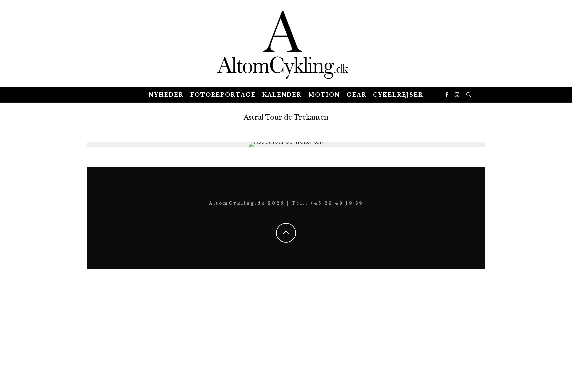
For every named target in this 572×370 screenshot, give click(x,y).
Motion (324, 94)
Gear (357, 94)
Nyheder (166, 94)
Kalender (282, 94)
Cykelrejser (398, 94)
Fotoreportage (223, 94)
